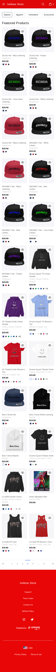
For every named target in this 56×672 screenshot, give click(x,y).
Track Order (28, 598)
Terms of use (36, 654)
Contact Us (28, 605)
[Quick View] (22, 31)
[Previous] (4, 562)
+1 (46, 379)
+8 (19, 336)
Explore (7, 14)
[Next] (52, 562)
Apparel (19, 14)
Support (28, 592)
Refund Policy (28, 611)
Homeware (33, 14)
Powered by (21, 628)
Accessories (49, 14)
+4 (46, 333)
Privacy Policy (20, 654)
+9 (46, 288)
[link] (14, 39)
